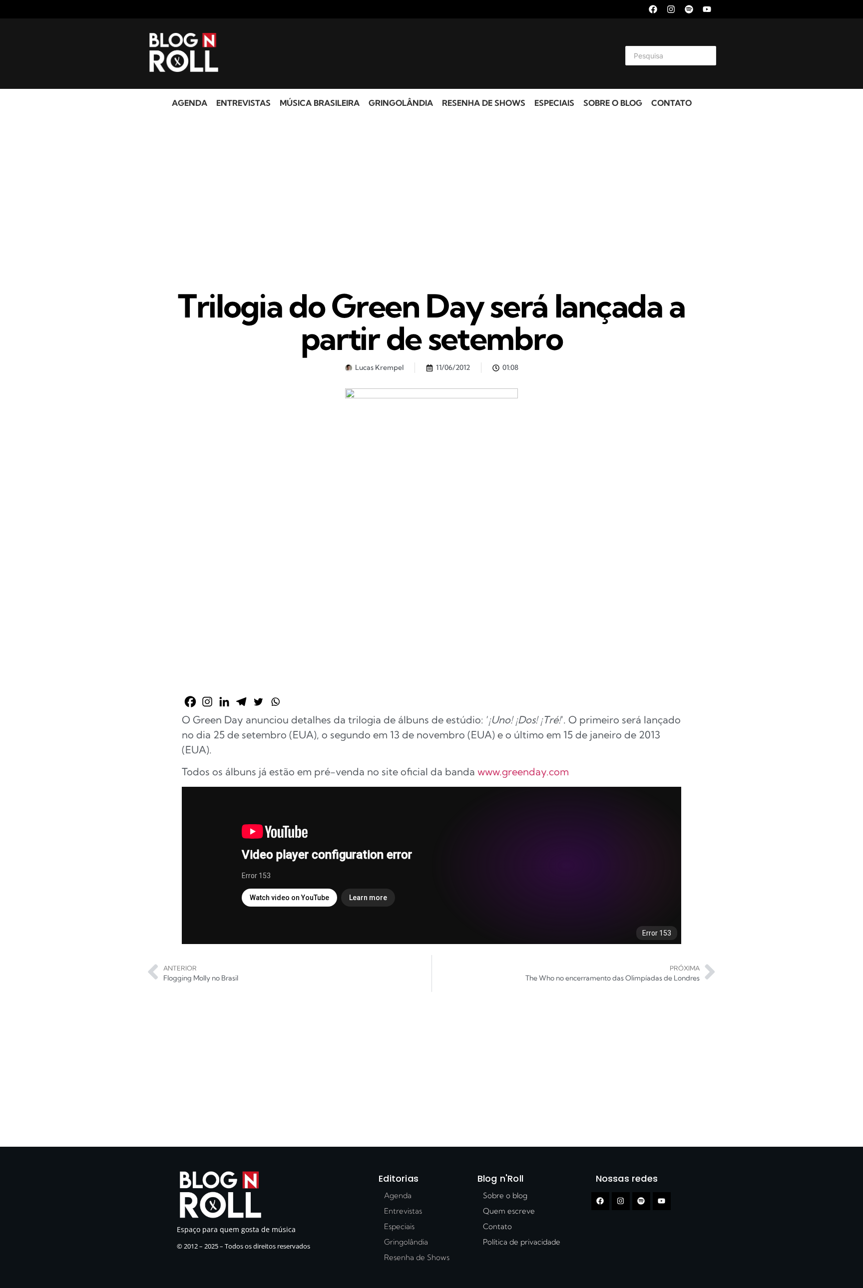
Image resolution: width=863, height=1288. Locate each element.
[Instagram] (671, 9)
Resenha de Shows (483, 103)
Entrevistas (243, 103)
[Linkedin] (224, 701)
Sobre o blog (612, 103)
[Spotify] (689, 9)
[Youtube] (707, 9)
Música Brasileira (320, 103)
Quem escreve (509, 1211)
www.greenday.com (523, 771)
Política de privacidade (521, 1242)
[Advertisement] (419, 53)
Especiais (554, 103)
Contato (671, 103)
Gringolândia (401, 103)
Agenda (189, 103)
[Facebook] (653, 9)
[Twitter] (258, 701)
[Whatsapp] (275, 701)
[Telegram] (241, 701)
